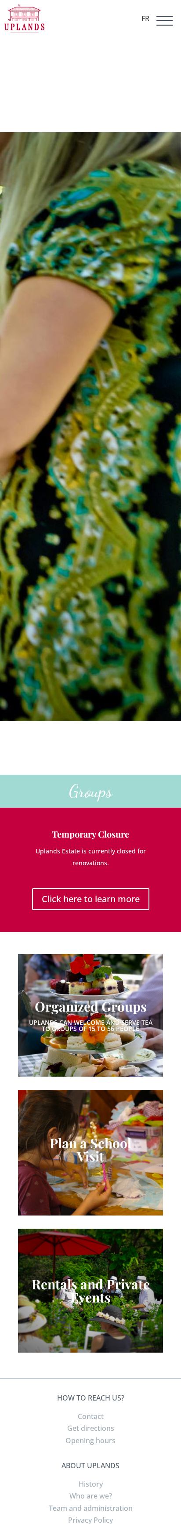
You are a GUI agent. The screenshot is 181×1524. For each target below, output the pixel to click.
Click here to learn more (91, 899)
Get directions (90, 1428)
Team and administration (91, 1508)
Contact (91, 1416)
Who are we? (90, 1496)
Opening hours (90, 1440)
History (91, 1484)
